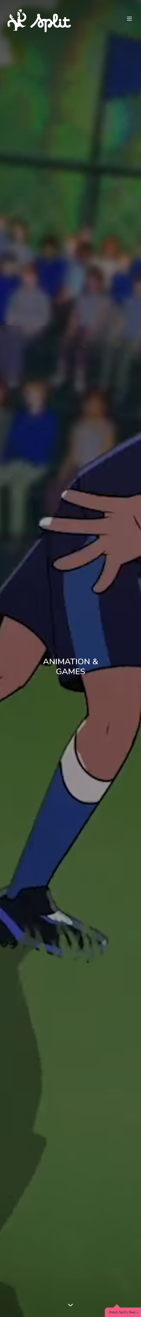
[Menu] (129, 19)
